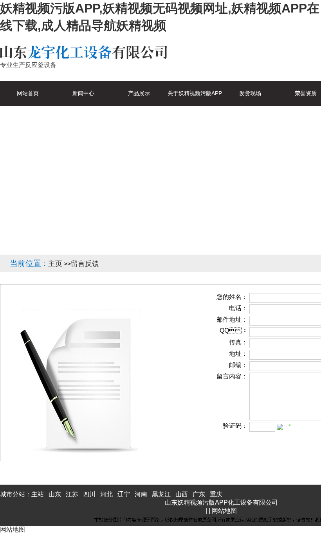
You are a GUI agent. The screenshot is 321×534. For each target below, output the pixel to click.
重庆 (216, 494)
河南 (141, 494)
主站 (37, 494)
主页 (55, 264)
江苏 (72, 494)
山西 (181, 494)
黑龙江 (161, 494)
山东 (55, 494)
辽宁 (123, 494)
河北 (106, 494)
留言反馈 (85, 264)
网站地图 (224, 510)
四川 (89, 494)
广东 (199, 494)
